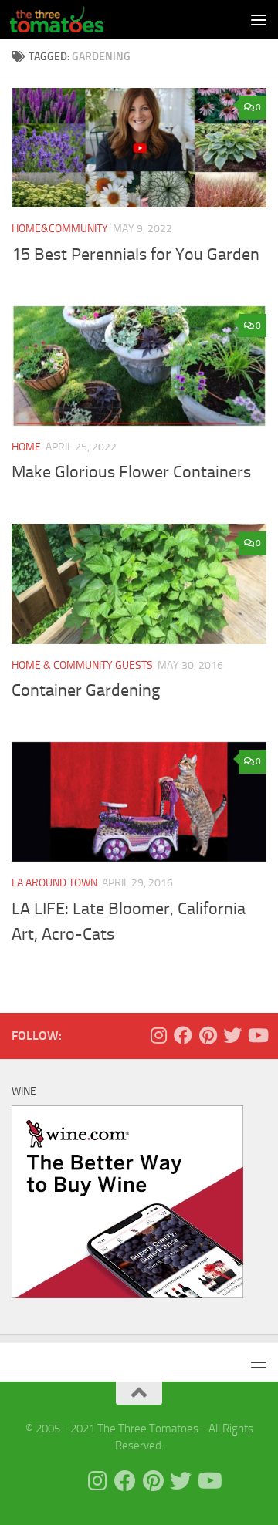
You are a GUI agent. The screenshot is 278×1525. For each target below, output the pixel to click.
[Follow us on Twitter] (232, 1035)
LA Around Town (54, 882)
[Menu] (258, 19)
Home (26, 447)
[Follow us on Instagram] (158, 1035)
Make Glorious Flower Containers (131, 472)
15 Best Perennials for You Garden (135, 255)
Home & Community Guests (82, 665)
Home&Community (60, 228)
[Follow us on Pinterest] (207, 1035)
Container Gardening (86, 690)
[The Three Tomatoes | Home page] (72, 19)
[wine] (127, 1294)
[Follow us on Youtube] (257, 1035)
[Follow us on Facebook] (183, 1035)
